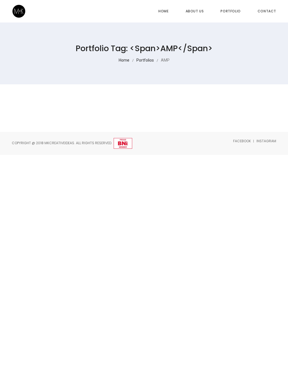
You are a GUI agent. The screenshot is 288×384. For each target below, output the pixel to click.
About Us (195, 11)
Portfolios (145, 60)
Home (163, 11)
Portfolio (230, 11)
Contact (267, 11)
